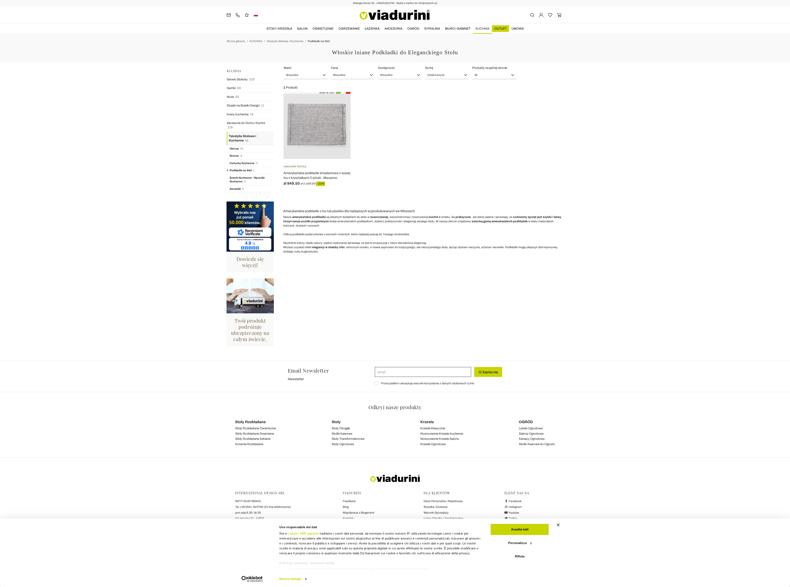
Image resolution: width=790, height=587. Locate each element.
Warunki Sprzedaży (436, 512)
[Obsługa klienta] (238, 14)
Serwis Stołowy (240, 79)
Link (470, 383)
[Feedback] (247, 14)
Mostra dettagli (290, 579)
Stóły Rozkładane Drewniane (254, 433)
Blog (346, 506)
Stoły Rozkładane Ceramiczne (255, 428)
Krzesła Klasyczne (432, 428)
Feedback (349, 501)
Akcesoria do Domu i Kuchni (246, 125)
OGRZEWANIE (349, 28)
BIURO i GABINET (458, 28)
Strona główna (236, 41)
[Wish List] (340, 112)
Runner (236, 155)
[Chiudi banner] (558, 524)
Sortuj (429, 67)
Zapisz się (490, 372)
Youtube (513, 512)
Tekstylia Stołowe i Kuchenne (284, 41)
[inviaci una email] (229, 14)
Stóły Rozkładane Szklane (252, 438)
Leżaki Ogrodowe (531, 428)
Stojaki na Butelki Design (245, 105)
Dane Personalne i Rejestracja (443, 501)
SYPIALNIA (432, 28)
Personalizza (517, 543)
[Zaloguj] (541, 14)
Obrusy (236, 148)
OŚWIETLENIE (323, 28)
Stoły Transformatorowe (348, 438)
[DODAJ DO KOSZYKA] (340, 102)
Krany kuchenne (240, 114)
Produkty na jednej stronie (489, 67)
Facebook (515, 501)
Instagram (515, 506)
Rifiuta (519, 556)
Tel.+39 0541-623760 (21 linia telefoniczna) (263, 506)
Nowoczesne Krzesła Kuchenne (441, 433)
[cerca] (532, 14)
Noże (233, 96)
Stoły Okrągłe (341, 428)
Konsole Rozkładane (249, 444)
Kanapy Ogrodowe (532, 438)
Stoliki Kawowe (342, 433)
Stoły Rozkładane (250, 422)
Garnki (234, 88)
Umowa (517, 28)
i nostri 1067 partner (303, 533)
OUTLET (500, 28)
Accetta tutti (520, 529)
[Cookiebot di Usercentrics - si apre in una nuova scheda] (252, 579)
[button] (306, 75)
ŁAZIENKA (372, 28)
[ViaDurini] (394, 15)
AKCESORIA (393, 28)
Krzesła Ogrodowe (433, 444)
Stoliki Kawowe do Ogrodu (537, 444)
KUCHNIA (482, 28)
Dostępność (386, 67)
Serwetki (237, 189)
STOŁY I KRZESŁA (279, 28)
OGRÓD (413, 28)
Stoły (336, 422)
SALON (302, 28)
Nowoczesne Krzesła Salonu (439, 438)
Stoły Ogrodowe (343, 444)
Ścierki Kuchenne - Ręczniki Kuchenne (247, 179)
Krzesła (427, 422)
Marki (287, 67)
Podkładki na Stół (319, 41)
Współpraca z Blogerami (358, 512)
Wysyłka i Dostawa (435, 506)
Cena (334, 67)
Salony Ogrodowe (531, 433)
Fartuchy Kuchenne (243, 163)
